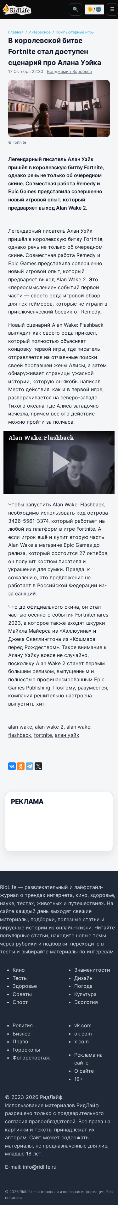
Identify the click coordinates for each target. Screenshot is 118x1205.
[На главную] (15, 9)
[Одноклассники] (21, 766)
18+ (78, 1079)
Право (20, 1041)
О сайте (84, 1071)
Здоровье (25, 986)
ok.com (83, 1033)
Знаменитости (92, 970)
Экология (86, 1002)
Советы (22, 994)
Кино (19, 970)
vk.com (83, 1025)
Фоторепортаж (31, 1057)
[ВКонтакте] (12, 766)
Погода (83, 986)
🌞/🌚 (94, 9)
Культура (85, 994)
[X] (38, 766)
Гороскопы (26, 1050)
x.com (81, 1041)
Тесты (20, 978)
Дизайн (83, 978)
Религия (23, 1025)
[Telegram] (29, 766)
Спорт (20, 1002)
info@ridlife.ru (39, 1167)
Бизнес (21, 1033)
